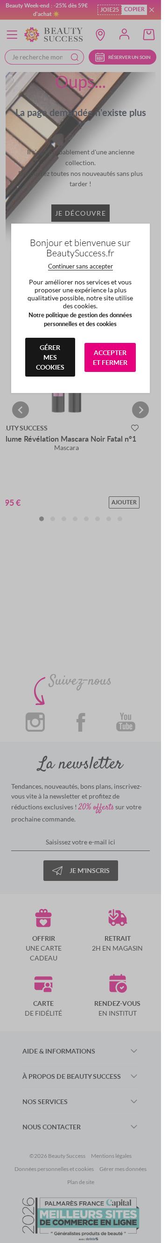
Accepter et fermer (110, 357)
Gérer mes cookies (50, 357)
